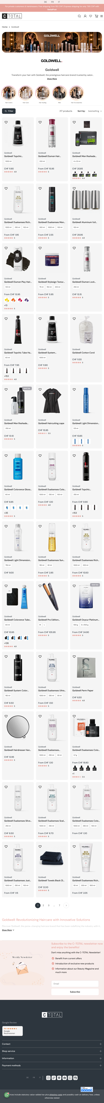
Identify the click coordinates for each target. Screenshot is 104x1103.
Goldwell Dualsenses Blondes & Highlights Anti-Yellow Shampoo (51, 750)
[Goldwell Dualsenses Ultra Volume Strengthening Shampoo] (52, 667)
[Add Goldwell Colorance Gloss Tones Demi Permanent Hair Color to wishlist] (6, 454)
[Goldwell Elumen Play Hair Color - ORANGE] (13, 300)
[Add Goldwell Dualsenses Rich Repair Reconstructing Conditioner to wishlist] (74, 525)
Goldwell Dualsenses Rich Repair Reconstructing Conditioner (85, 560)
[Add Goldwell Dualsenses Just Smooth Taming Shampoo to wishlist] (6, 845)
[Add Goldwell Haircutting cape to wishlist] (40, 388)
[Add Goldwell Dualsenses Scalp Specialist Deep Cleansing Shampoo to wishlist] (40, 786)
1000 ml (8, 161)
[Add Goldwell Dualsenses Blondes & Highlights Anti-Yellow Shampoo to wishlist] (40, 715)
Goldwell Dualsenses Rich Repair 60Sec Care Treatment (85, 880)
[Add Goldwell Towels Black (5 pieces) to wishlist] (40, 845)
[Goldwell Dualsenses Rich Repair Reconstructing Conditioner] (86, 537)
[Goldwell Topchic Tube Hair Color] (18, 330)
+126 (6, 643)
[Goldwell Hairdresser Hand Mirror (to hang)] (18, 727)
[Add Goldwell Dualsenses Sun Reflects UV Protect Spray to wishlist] (40, 525)
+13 (5, 305)
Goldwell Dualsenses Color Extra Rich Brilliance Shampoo (85, 821)
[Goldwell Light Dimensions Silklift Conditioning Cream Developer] (18, 537)
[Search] (79, 16)
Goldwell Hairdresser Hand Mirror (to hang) (17, 750)
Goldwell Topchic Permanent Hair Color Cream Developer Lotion (16, 156)
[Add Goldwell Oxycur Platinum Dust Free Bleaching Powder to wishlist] (74, 585)
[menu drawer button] (102, 16)
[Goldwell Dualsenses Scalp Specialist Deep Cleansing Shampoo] (52, 798)
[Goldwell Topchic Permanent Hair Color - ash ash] (81, 507)
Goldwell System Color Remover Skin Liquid (15, 690)
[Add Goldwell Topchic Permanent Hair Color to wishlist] (74, 454)
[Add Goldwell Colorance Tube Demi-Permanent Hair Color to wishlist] (6, 585)
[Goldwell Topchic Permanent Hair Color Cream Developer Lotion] (18, 133)
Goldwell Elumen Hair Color (49, 156)
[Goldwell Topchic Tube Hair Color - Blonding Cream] (20, 370)
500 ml (92, 885)
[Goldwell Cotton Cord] (86, 330)
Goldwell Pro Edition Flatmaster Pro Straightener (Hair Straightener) (48, 619)
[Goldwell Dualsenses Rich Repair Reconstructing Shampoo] (18, 199)
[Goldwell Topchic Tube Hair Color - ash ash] (7, 370)
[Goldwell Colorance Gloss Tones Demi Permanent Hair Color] (18, 466)
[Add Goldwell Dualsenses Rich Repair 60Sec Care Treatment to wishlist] (74, 845)
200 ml (42, 161)
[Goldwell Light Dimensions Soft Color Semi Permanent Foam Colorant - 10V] (75, 441)
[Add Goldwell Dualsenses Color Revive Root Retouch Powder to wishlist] (74, 715)
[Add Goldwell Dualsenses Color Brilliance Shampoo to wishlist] (40, 454)
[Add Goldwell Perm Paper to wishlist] (74, 655)
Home (4, 27)
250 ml (17, 227)
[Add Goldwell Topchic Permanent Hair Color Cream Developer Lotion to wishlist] (6, 121)
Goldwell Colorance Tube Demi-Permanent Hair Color (17, 619)
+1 (73, 773)
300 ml (42, 227)
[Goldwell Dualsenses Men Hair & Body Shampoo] (52, 199)
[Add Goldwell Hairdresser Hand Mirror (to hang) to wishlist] (6, 715)
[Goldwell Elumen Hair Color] (52, 133)
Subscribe (75, 991)
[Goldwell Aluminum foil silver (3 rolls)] (86, 199)
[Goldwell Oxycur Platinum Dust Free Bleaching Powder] (86, 597)
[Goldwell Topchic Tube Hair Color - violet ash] (13, 370)
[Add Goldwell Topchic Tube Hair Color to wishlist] (6, 318)
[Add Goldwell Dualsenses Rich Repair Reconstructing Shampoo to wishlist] (6, 187)
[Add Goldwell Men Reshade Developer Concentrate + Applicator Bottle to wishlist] (6, 388)
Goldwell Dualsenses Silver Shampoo (17, 821)
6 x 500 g (84, 625)
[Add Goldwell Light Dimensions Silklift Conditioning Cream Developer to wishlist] (6, 525)
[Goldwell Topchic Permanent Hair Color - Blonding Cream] (88, 507)
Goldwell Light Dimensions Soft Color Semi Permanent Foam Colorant (86, 423)
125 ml (76, 428)
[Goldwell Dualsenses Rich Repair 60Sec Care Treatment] (86, 857)
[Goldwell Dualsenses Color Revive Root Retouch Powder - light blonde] (75, 768)
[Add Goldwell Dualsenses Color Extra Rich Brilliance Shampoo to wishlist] (74, 786)
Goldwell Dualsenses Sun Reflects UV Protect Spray (51, 560)
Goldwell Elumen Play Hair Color (17, 282)
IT (59, 2)
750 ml (8, 565)
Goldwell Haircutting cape (51, 423)
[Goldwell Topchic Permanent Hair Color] (86, 466)
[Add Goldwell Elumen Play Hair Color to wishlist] (6, 247)
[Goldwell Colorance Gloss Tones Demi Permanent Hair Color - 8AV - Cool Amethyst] (7, 507)
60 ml (7, 358)
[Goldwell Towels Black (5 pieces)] (52, 857)
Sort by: (81, 111)
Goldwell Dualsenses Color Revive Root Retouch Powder (85, 750)
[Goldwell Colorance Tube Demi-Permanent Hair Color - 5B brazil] (20, 637)
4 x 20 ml (77, 161)
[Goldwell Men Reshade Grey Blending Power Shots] (86, 133)
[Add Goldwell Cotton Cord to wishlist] (74, 318)
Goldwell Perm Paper (82, 690)
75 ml (41, 287)
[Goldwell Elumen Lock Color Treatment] (86, 259)
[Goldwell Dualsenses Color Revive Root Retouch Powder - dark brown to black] (94, 768)
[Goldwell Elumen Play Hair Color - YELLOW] (7, 300)
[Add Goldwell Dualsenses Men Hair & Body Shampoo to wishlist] (40, 187)
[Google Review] (12, 1031)
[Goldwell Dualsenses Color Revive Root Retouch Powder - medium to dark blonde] (81, 768)
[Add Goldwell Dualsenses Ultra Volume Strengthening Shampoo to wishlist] (40, 655)
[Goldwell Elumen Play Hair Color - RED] (20, 300)
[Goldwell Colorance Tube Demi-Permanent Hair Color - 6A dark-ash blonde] (13, 637)
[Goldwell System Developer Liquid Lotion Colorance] (52, 330)
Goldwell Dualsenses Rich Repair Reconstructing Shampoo (17, 222)
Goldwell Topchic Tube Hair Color (18, 352)
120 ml (7, 287)
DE (45, 2)
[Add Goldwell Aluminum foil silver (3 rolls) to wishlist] (74, 187)
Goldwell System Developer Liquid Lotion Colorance (50, 352)
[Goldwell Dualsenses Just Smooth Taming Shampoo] (18, 857)
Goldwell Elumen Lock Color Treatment (83, 282)
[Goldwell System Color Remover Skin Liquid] (18, 667)
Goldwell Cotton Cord (83, 352)
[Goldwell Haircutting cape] (52, 400)
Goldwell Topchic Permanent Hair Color (83, 489)
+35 (6, 512)
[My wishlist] (90, 16)
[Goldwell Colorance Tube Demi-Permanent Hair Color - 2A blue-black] (7, 637)
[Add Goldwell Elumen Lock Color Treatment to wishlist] (74, 247)
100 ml (25, 227)
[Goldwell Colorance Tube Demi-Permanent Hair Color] (18, 597)
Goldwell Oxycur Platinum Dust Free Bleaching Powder (85, 619)
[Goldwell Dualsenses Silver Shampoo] (18, 798)
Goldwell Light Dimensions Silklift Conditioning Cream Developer (17, 560)
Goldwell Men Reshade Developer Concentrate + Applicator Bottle (17, 423)
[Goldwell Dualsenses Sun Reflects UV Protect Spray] (52, 537)
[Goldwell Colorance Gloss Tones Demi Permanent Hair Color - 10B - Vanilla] (20, 507)
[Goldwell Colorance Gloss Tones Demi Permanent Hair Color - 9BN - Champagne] (26, 507)
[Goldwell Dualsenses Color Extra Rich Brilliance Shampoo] (86, 798)
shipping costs (55, 1094)
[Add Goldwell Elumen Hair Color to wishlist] (40, 121)
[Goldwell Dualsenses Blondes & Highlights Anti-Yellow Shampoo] (52, 727)
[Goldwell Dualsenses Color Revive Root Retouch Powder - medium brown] (88, 768)
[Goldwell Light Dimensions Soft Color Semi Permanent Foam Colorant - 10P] (88, 441)
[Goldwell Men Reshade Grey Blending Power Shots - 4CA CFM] (75, 174)
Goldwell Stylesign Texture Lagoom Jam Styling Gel (51, 282)
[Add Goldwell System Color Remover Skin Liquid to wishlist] (6, 655)
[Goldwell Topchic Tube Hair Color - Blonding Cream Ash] (26, 370)
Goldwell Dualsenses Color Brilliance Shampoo (51, 489)
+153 (6, 376)
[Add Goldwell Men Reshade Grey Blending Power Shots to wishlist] (74, 121)
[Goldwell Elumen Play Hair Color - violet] (26, 300)
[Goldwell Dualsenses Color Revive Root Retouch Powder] (86, 727)
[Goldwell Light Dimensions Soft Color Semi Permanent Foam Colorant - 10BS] (81, 441)
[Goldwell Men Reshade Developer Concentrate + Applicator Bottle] (18, 400)
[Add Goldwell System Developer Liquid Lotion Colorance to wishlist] (40, 318)
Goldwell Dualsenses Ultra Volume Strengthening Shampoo (51, 690)
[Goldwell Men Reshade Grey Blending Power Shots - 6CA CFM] (88, 174)
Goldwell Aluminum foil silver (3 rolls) (84, 222)
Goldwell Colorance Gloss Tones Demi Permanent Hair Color (17, 489)
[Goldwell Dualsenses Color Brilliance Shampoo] (52, 466)
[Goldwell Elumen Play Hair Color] (18, 259)
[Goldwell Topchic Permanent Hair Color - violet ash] (75, 507)
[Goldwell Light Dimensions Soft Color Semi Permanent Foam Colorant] (86, 400)
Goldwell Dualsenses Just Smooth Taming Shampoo (17, 880)
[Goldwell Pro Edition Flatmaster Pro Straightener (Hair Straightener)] (52, 597)
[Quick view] (30, 123)
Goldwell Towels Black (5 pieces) (50, 880)
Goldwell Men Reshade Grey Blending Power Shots (85, 156)
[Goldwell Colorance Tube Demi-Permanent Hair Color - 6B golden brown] (26, 637)
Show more (52, 79)
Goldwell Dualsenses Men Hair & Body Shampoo (51, 222)
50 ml (76, 885)
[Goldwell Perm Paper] (86, 667)
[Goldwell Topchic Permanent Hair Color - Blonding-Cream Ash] (94, 507)
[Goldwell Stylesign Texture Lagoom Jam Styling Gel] (52, 259)
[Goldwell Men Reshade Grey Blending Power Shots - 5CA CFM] (81, 174)
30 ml (50, 565)
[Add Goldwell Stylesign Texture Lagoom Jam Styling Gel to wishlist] (40, 247)
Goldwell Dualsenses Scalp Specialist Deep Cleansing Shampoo (51, 821)
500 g (76, 625)
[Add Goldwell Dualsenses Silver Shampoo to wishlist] (6, 786)
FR (52, 2)
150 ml (49, 287)
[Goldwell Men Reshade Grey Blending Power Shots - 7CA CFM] (94, 174)
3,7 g (75, 755)
